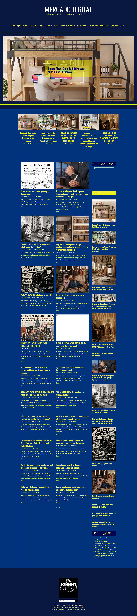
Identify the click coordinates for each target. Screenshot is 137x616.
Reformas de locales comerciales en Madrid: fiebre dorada (36, 488)
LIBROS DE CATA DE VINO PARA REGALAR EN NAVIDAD (34, 344)
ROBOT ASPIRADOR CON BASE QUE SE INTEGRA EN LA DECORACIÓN (68, 136)
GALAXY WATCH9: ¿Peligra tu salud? (36, 295)
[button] (114, 193)
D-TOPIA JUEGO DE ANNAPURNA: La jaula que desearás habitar (71, 344)
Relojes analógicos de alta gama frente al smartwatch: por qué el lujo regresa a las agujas (72, 194)
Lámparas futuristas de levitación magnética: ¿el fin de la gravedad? (35, 418)
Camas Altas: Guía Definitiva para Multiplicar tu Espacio (66, 70)
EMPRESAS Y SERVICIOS (99, 25)
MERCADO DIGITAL (118, 25)
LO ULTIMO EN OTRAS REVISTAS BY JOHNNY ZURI (104, 533)
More (22, 207)
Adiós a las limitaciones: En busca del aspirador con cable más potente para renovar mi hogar (89, 139)
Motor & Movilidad (68, 25)
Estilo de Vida (82, 25)
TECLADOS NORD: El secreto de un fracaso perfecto (70, 393)
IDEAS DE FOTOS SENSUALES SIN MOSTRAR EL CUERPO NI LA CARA (109, 136)
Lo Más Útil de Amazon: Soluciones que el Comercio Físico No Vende (72, 418)
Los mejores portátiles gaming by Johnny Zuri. (35, 192)
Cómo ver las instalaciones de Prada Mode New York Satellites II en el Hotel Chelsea (36, 443)
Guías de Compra (52, 25)
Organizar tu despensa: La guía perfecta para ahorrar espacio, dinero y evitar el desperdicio (72, 247)
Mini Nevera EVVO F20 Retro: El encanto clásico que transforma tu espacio (35, 370)
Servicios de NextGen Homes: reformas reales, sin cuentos (68, 466)
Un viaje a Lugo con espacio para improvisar (70, 296)
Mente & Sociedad (36, 25)
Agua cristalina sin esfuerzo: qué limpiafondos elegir (70, 369)
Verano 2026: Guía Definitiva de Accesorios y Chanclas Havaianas (70, 442)
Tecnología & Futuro (19, 25)
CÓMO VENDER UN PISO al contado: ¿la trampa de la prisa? (36, 246)
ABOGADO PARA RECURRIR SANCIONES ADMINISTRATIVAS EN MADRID (37, 393)
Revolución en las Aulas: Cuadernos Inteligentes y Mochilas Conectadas (48, 136)
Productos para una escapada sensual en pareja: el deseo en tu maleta (37, 466)
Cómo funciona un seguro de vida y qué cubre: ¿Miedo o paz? (71, 488)
